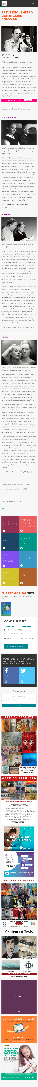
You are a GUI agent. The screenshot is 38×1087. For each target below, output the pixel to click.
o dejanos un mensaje (14, 646)
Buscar (18, 705)
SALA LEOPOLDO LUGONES (11, 57)
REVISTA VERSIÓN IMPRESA (10, 596)
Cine (2, 509)
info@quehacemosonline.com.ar (20, 638)
